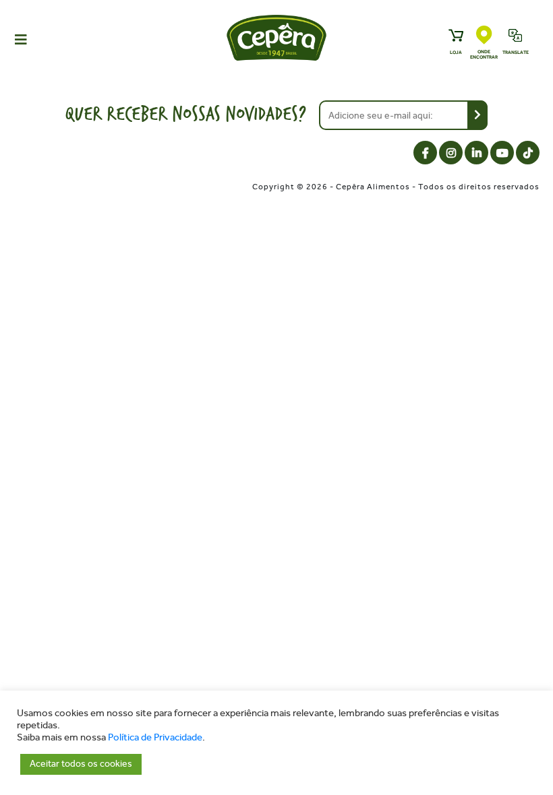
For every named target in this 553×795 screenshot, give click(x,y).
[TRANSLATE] (515, 36)
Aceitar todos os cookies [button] (81, 763)
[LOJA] (455, 36)
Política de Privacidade (155, 737)
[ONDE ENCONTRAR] (483, 36)
